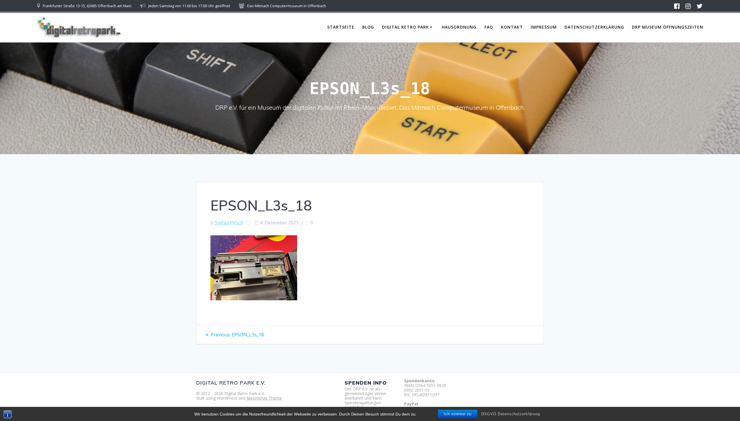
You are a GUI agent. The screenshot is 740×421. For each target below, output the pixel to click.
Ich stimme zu (457, 414)
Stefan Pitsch (229, 222)
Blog (368, 27)
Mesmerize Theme (264, 398)
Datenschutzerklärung (594, 27)
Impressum (544, 27)
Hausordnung (459, 27)
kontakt (512, 27)
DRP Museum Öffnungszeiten (667, 27)
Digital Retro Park (405, 27)
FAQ (488, 27)
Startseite (340, 27)
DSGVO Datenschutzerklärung (510, 414)
